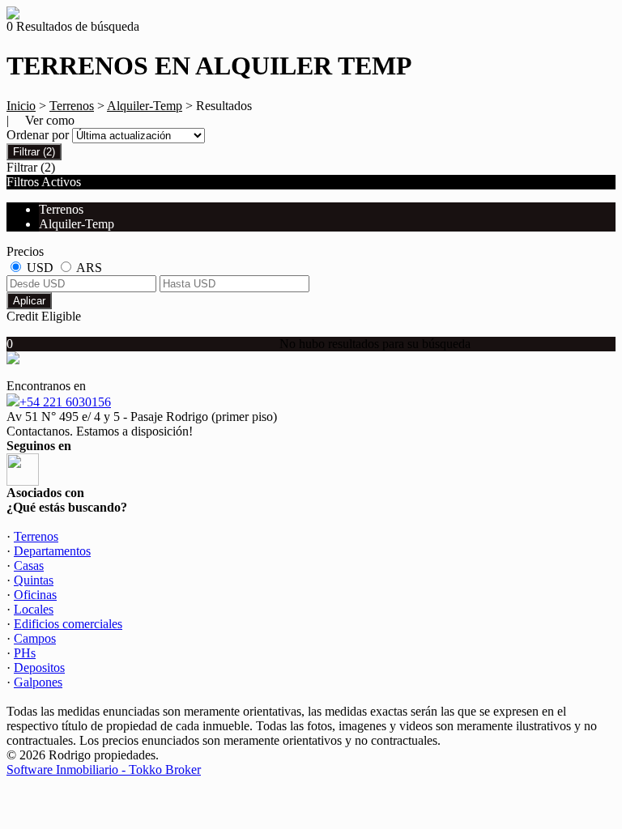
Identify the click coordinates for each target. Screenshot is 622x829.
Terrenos (71, 106)
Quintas (33, 580)
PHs (25, 653)
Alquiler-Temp (144, 106)
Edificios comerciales (68, 624)
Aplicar (29, 301)
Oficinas (35, 595)
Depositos (39, 667)
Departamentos (52, 551)
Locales (33, 609)
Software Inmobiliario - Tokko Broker (103, 769)
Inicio (21, 106)
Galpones (38, 682)
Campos (35, 638)
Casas (29, 565)
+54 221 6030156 (65, 402)
